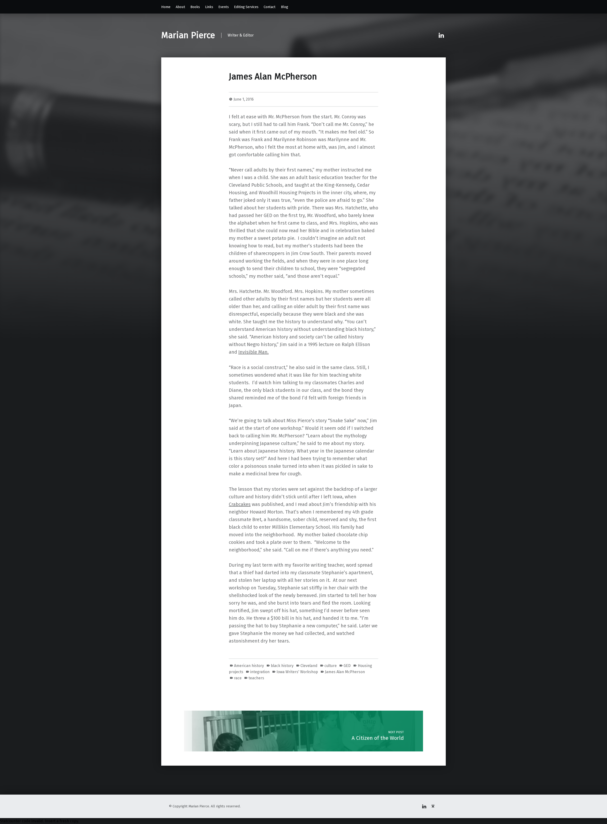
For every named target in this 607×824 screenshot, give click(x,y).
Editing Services (246, 7)
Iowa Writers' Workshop (297, 672)
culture (330, 665)
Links (209, 7)
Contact (270, 7)
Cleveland (308, 665)
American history (249, 665)
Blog (284, 7)
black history (282, 665)
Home (165, 7)
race (238, 678)
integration (260, 672)
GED (347, 665)
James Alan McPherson (345, 672)
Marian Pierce (188, 35)
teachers (256, 678)
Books (195, 7)
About (180, 7)
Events (223, 7)
